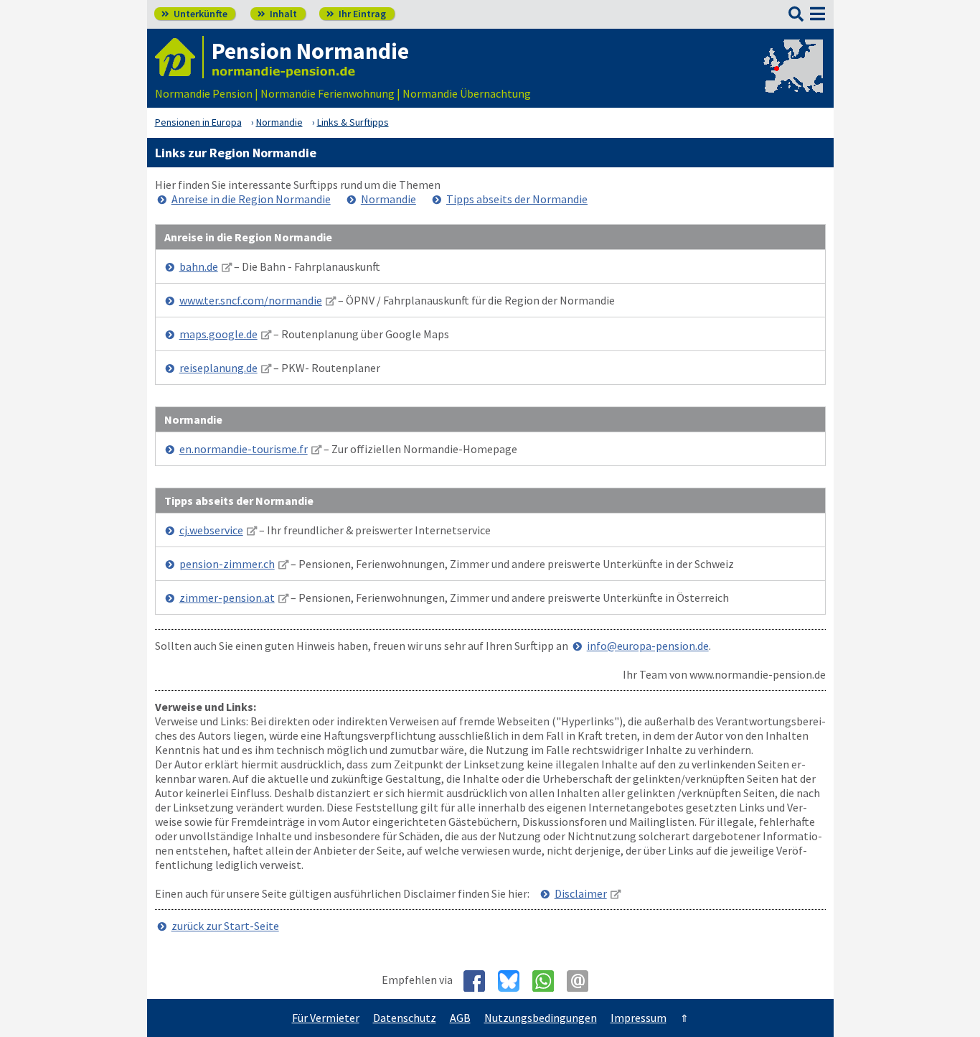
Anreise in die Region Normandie (251, 199)
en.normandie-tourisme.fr (243, 449)
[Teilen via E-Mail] (583, 981)
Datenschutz (404, 1017)
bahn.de (198, 266)
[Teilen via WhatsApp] (548, 981)
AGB (460, 1017)
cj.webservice (211, 530)
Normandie (388, 199)
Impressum (638, 1017)
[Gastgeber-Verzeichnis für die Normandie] (179, 57)
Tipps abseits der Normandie (517, 199)
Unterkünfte (194, 13)
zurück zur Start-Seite (225, 926)
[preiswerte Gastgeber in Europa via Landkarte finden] (792, 78)
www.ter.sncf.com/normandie (250, 300)
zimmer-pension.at (227, 597)
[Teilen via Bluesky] (514, 981)
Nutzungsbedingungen (540, 1017)
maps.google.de (218, 334)
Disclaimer (581, 893)
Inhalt (277, 13)
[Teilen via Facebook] (479, 981)
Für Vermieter (325, 1017)
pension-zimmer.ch (227, 564)
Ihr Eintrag (356, 13)
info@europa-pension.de (648, 645)
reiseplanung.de (218, 368)
